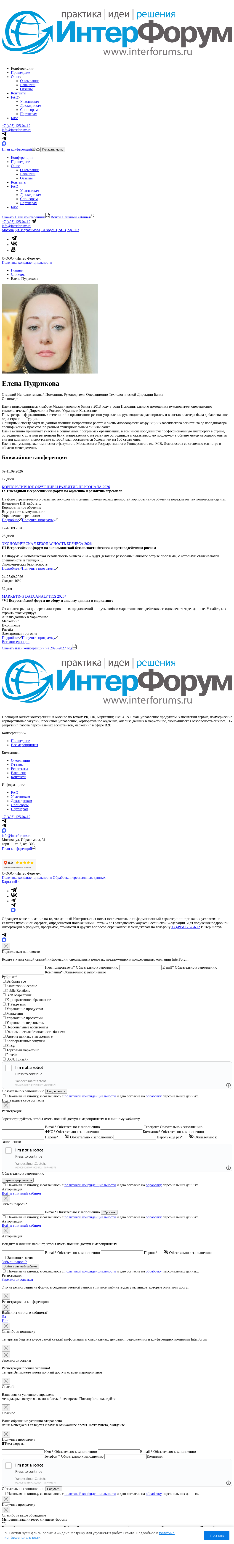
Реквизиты (19, 769)
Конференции (22, 157)
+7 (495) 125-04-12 (16, 126)
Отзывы (26, 89)
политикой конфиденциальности (90, 1096)
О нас (15, 77)
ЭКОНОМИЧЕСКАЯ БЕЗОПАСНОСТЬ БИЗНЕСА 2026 (47, 544)
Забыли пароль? (14, 1262)
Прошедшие (20, 72)
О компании (29, 81)
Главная (17, 270)
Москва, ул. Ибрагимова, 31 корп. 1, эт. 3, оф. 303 (40, 230)
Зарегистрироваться (17, 1279)
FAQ (14, 97)
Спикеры (18, 274)
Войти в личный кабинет (21, 1193)
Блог (14, 118)
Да (4, 1317)
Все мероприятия (24, 745)
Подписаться (56, 1091)
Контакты (18, 93)
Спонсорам (29, 110)
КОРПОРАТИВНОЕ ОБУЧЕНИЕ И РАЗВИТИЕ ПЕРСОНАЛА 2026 (56, 487)
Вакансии (27, 85)
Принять (217, 1535)
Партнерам (28, 114)
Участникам (29, 101)
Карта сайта (11, 882)
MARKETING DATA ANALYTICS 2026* (34, 596)
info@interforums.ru (16, 130)
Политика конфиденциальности (27, 262)
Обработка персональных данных (79, 877)
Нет (5, 1321)
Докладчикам (30, 105)
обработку (154, 1096)
